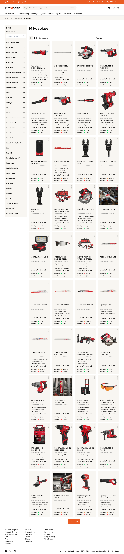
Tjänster (43, 14)
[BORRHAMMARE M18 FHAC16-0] (108, 434)
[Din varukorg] (118, 7)
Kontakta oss (78, 14)
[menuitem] (10, 13)
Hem (6, 18)
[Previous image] (30, 53)
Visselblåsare (48, 539)
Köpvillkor (47, 534)
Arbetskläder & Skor (11, 534)
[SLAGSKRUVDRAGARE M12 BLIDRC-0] (85, 434)
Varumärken (28, 541)
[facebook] (6, 551)
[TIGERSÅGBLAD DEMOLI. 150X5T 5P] (62, 291)
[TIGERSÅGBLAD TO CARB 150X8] (108, 196)
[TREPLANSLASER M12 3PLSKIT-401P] (85, 339)
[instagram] (10, 551)
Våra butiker (67, 14)
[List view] (35, 38)
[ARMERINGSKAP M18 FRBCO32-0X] (39, 482)
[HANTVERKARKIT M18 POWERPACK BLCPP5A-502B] (62, 196)
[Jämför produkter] (109, 7)
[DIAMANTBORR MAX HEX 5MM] (62, 148)
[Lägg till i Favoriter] (48, 42)
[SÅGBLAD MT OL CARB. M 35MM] (85, 148)
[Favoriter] (113, 7)
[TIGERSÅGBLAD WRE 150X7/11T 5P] (108, 291)
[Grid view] (31, 38)
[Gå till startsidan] (12, 8)
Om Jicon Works (30, 532)
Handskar (8, 544)
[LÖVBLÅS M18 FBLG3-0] (39, 100)
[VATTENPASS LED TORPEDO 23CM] (62, 387)
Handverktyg (9, 541)
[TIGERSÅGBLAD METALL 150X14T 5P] (39, 339)
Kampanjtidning (24, 14)
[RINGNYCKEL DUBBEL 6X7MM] (62, 52)
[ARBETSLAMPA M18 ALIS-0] (39, 243)
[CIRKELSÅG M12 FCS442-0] (85, 52)
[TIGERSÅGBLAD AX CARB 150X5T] (108, 243)
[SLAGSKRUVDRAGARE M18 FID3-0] (85, 482)
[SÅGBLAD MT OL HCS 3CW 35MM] (39, 196)
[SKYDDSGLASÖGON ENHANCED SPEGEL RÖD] (108, 387)
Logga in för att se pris (38, 79)
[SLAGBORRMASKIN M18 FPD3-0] (62, 482)
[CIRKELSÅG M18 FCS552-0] (85, 196)
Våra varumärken (16, 18)
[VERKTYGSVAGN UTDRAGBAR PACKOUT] (85, 387)
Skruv (6, 537)
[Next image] (48, 53)
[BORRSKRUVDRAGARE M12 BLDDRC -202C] (62, 434)
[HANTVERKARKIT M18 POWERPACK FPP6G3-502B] (85, 243)
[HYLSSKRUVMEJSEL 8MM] (85, 100)
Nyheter (58, 14)
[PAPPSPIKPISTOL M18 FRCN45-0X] (108, 100)
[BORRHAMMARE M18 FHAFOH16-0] (62, 100)
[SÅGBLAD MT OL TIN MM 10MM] (108, 148)
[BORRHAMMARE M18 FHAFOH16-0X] (108, 52)
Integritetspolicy (49, 537)
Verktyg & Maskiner (11, 532)
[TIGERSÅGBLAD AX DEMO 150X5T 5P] (39, 291)
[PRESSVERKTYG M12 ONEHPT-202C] (39, 52)
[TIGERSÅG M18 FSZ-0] (108, 482)
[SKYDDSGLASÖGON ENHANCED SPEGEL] (62, 243)
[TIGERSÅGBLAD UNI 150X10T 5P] (62, 339)
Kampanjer (34, 14)
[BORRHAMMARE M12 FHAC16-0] (39, 387)
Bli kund (51, 14)
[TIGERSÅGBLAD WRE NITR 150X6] (85, 291)
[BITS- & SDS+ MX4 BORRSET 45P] (39, 434)
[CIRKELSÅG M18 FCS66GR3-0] (108, 339)
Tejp (6, 539)
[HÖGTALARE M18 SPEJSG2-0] (39, 148)
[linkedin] (15, 551)
